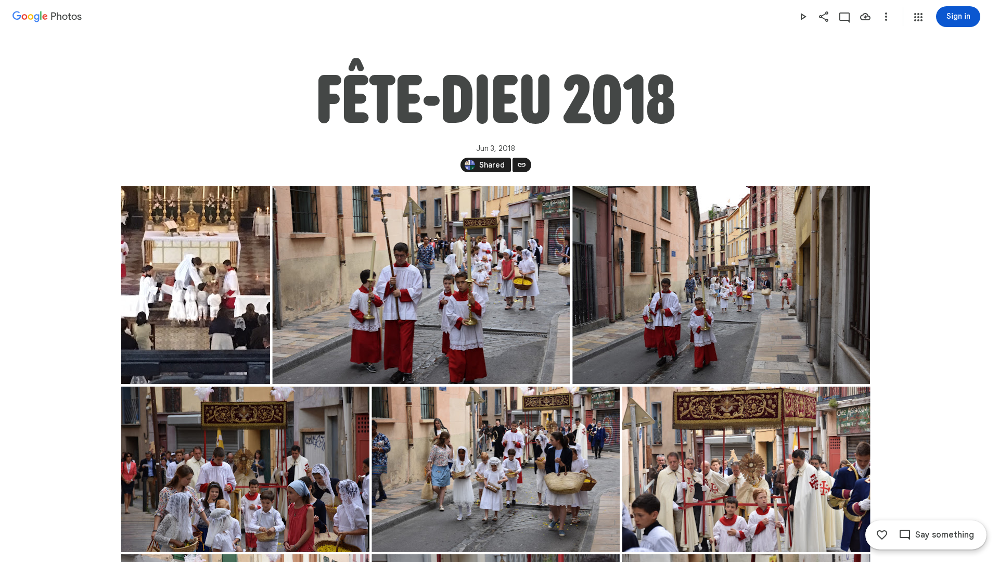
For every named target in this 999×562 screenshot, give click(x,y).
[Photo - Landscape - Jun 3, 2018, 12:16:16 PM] (421, 285)
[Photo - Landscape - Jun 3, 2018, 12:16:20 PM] (245, 469)
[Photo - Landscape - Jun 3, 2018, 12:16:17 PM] (721, 285)
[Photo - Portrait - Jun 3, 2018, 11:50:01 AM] (195, 285)
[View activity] (844, 16)
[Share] (823, 16)
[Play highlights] (802, 16)
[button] (918, 17)
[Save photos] (865, 16)
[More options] (886, 16)
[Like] (882, 535)
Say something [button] (944, 535)
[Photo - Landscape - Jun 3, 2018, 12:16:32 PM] (496, 469)
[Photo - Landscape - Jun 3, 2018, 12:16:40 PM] (746, 469)
